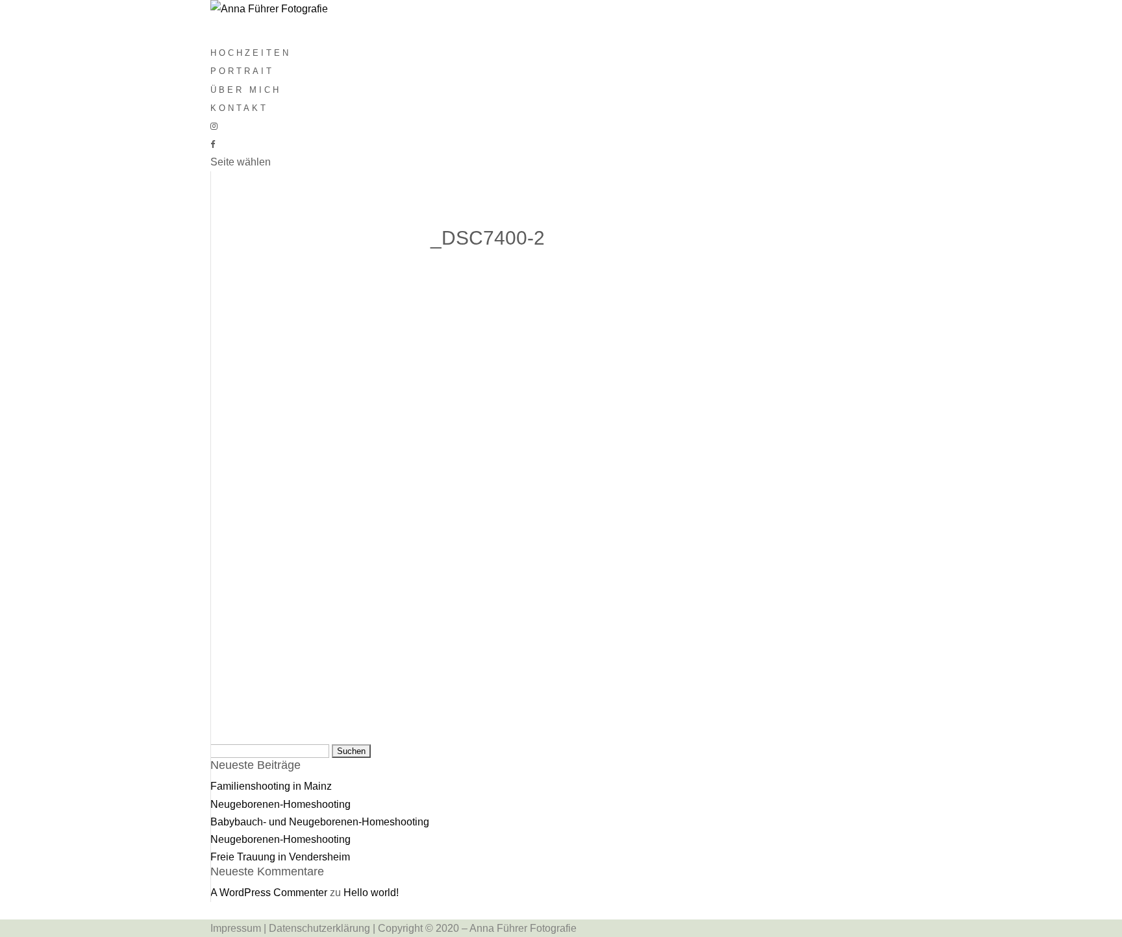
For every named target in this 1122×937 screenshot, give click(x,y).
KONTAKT (239, 108)
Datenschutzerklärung (319, 928)
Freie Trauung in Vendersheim (280, 856)
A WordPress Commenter (268, 892)
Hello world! (371, 892)
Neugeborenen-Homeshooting (280, 804)
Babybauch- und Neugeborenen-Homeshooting (319, 821)
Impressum (235, 928)
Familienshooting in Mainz (271, 786)
